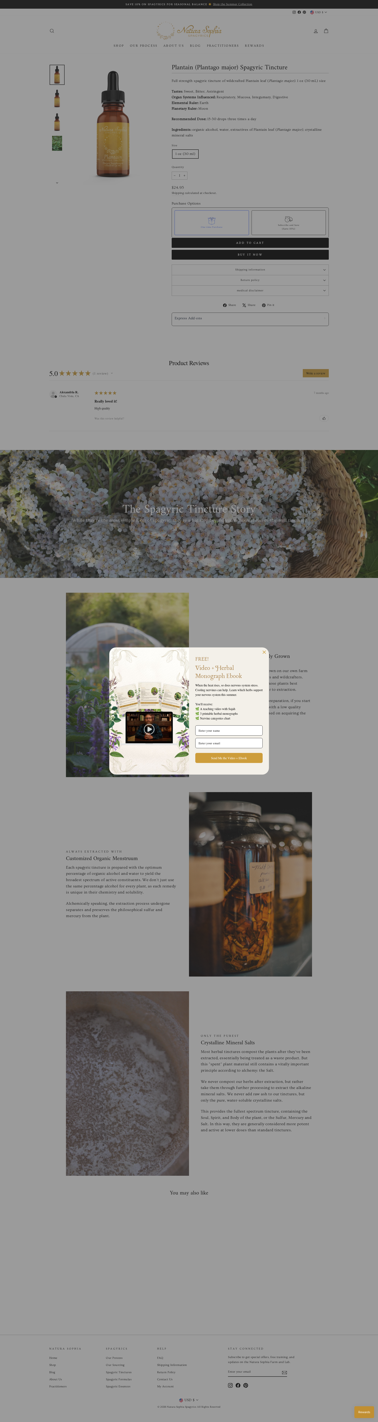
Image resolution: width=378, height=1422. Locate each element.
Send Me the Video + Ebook (229, 758)
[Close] (264, 652)
